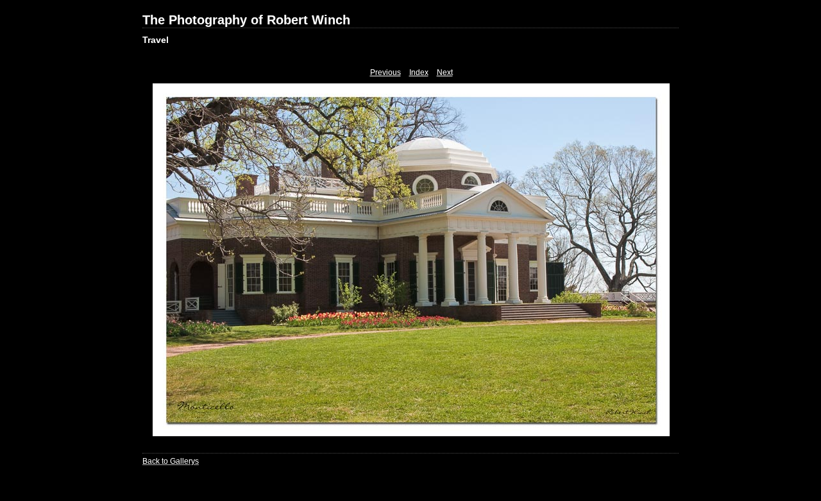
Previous (385, 72)
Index (418, 72)
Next (445, 72)
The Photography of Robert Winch (246, 20)
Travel (155, 40)
